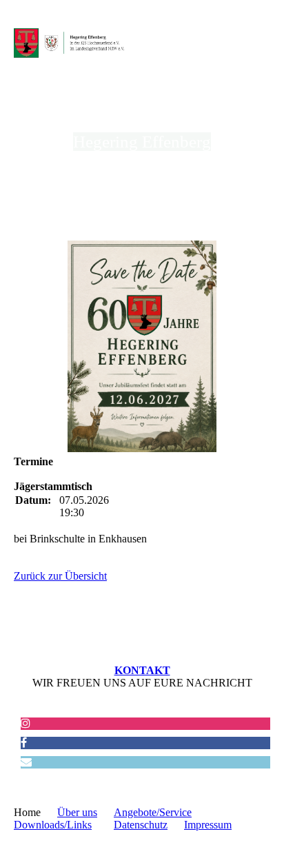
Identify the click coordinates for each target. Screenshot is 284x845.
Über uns (77, 812)
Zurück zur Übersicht (60, 576)
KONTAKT (142, 670)
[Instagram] (25, 723)
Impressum (208, 825)
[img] (71, 42)
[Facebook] (24, 743)
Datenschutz (141, 825)
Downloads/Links (53, 825)
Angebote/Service (153, 812)
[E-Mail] (26, 762)
